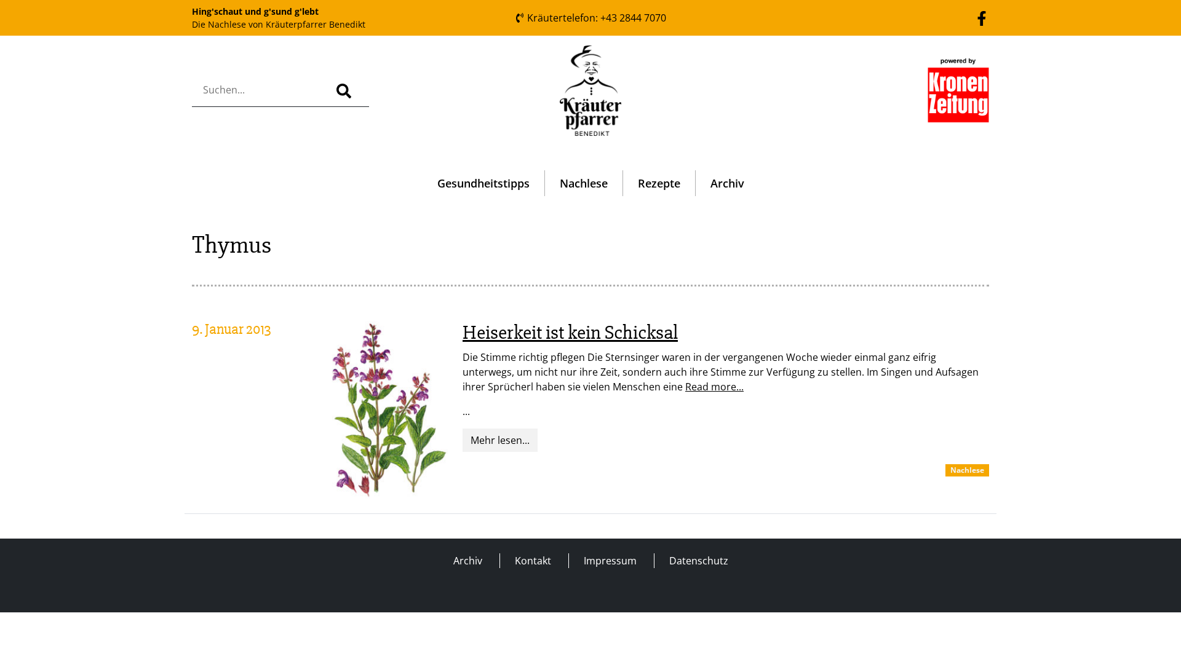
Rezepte (659, 183)
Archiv (727, 183)
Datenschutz (698, 560)
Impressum (610, 560)
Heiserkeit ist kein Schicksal (570, 332)
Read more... (714, 386)
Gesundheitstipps (483, 183)
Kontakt (533, 560)
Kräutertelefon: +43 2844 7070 (595, 18)
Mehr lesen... (500, 440)
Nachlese (584, 183)
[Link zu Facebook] (981, 17)
